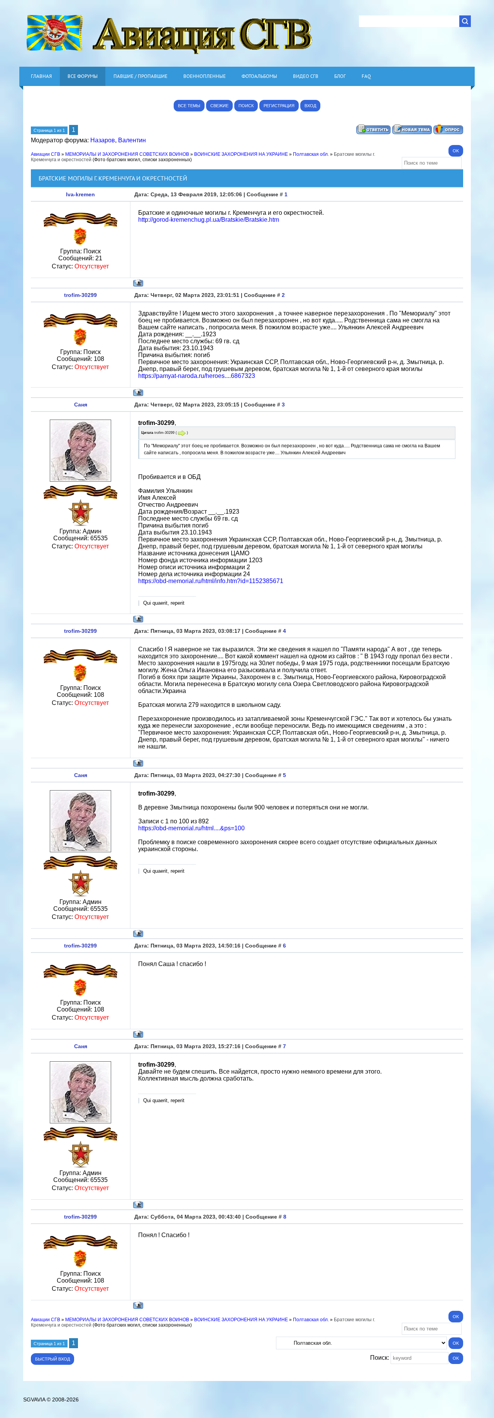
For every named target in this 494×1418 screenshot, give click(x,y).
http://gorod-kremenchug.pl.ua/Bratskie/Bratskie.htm (208, 219)
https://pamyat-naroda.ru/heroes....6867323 (196, 376)
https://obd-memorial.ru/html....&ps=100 (191, 828)
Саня (80, 404)
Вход (310, 105)
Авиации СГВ (45, 154)
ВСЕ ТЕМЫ (189, 105)
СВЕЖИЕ (219, 105)
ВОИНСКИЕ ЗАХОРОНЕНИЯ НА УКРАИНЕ (241, 154)
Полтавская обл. (311, 154)
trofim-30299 (80, 295)
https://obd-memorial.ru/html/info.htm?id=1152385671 (210, 581)
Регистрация (279, 105)
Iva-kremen (80, 194)
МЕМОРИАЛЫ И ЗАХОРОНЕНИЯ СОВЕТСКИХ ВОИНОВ (127, 154)
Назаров (102, 140)
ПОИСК (246, 105)
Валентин (132, 140)
